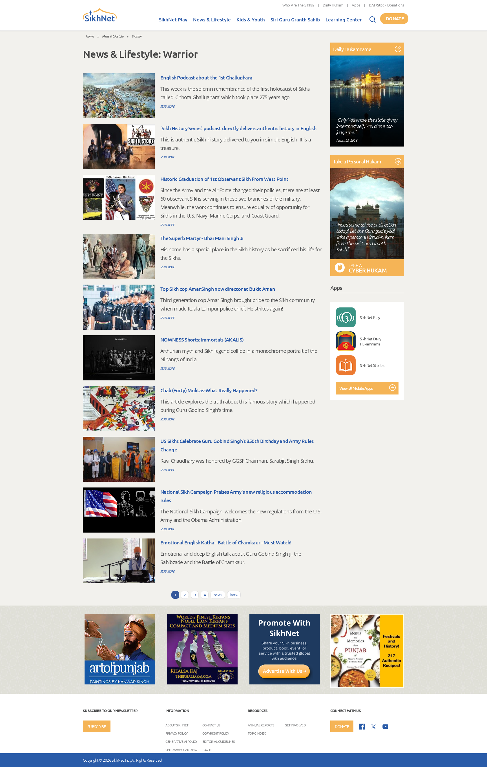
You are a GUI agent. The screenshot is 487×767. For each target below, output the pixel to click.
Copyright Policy (215, 733)
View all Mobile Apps (356, 388)
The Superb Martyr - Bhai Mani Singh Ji (201, 238)
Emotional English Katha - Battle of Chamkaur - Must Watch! (225, 542)
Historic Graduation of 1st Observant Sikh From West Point (224, 179)
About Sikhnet (177, 724)
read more (167, 106)
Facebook (362, 727)
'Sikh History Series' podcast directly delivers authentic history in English (238, 128)
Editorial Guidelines (218, 741)
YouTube (385, 726)
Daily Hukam (333, 5)
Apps (356, 5)
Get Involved (295, 724)
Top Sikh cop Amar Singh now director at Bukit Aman (217, 288)
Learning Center (344, 19)
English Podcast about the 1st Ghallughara (206, 77)
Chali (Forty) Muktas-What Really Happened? (209, 390)
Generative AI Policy (181, 741)
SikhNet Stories (372, 365)
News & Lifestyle (212, 19)
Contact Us (211, 724)
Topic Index (257, 733)
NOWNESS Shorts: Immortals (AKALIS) (202, 339)
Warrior (136, 36)
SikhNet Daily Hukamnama (370, 341)
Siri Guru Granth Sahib (295, 19)
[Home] (100, 20)
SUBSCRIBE (96, 726)
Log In (207, 749)
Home (90, 36)
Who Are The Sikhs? (298, 5)
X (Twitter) (374, 727)
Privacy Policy (176, 733)
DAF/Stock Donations (386, 5)
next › (218, 594)
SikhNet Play (173, 19)
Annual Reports (261, 724)
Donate (395, 18)
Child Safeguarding (181, 749)
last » (234, 594)
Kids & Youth (250, 19)
